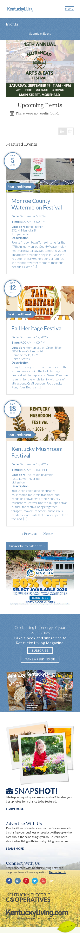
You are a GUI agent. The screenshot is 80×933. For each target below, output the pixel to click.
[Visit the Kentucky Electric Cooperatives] (28, 897)
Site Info (37, 918)
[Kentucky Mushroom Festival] (40, 424)
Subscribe (40, 650)
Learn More (15, 809)
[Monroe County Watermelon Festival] (40, 175)
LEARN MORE (15, 848)
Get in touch (57, 872)
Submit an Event (40, 33)
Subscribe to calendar (25, 546)
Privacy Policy (23, 918)
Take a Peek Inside (40, 659)
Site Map (49, 918)
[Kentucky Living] (20, 9)
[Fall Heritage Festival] (40, 303)
